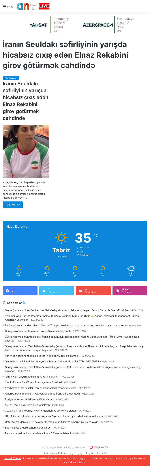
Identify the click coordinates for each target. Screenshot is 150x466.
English (90, 453)
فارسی (81, 453)
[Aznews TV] (33, 6)
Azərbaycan (11, 78)
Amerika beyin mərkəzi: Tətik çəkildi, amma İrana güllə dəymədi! (42, 393)
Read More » (12, 204)
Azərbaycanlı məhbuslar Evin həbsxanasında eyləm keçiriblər (40, 387)
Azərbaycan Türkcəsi (55, 453)
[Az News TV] (75, 24)
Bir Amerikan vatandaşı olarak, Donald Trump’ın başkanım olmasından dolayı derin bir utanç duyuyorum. (66, 325)
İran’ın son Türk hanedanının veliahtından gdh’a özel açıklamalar (42, 355)
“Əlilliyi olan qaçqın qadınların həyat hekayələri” (32, 376)
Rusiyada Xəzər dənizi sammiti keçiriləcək (29, 399)
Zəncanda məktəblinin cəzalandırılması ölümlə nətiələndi (38, 433)
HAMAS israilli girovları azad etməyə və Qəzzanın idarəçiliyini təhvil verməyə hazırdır (54, 416)
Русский (101, 453)
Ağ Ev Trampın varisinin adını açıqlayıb (27, 404)
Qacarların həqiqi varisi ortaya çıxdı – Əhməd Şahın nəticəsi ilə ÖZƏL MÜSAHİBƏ (52, 361)
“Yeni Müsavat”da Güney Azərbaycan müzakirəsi (33, 382)
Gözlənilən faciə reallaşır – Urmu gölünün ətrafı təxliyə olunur (40, 410)
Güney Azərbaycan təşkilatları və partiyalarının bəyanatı (38, 331)
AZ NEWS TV (100, 447)
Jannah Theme (12, 458)
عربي (72, 453)
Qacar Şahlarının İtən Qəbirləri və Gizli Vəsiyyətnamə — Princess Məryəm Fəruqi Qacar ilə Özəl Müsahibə (66, 310)
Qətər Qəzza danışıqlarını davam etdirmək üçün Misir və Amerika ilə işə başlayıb (51, 421)
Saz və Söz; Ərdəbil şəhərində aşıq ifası (28, 427)
